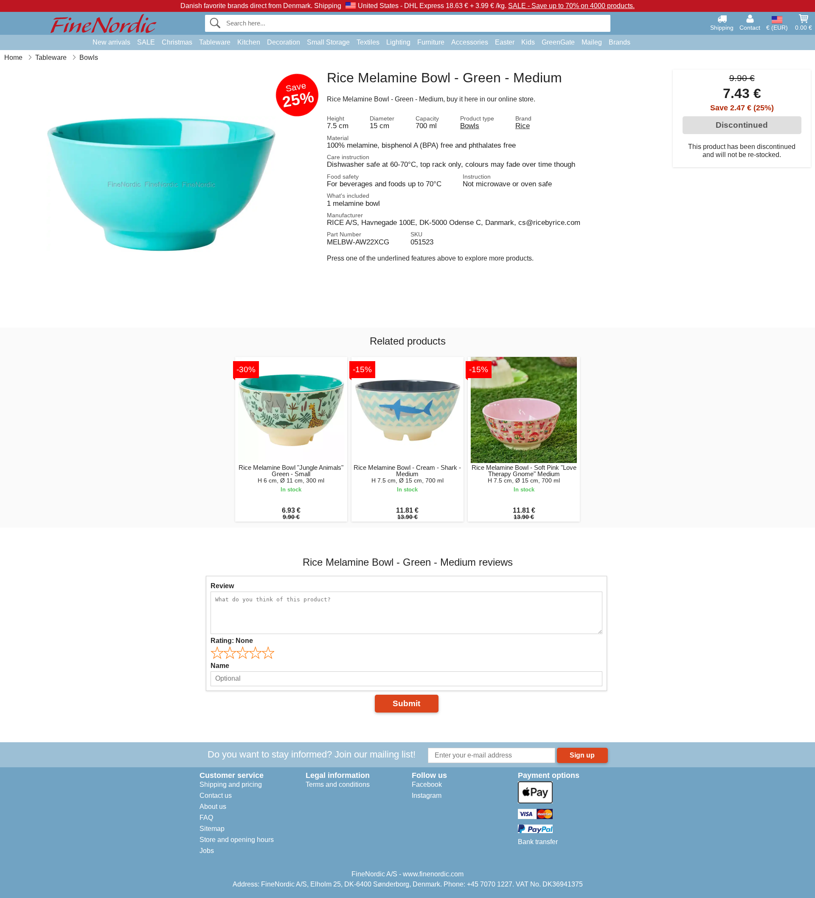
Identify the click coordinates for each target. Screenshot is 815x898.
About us (213, 806)
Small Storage (328, 42)
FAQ (206, 817)
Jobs (207, 850)
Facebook (427, 784)
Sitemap (212, 828)
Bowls (469, 125)
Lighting (398, 42)
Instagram (426, 795)
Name (220, 665)
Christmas (177, 42)
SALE (146, 42)
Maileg (592, 42)
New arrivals (111, 42)
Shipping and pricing (231, 784)
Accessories (469, 42)
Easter (504, 42)
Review (222, 585)
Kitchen (248, 42)
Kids (528, 42)
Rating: (232, 640)
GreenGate (558, 42)
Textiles (368, 42)
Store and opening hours (237, 839)
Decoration (283, 42)
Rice (522, 125)
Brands (619, 42)
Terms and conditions (338, 784)
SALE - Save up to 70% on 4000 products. (571, 5)
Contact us (216, 795)
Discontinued (742, 125)
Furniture (430, 42)
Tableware (214, 42)
